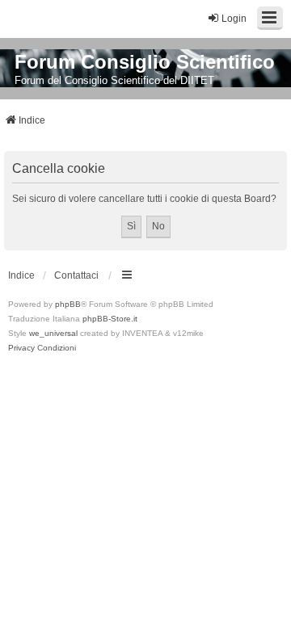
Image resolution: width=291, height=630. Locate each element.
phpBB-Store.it (109, 318)
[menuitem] (21, 348)
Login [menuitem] (234, 18)
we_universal (53, 333)
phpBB (68, 304)
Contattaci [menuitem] (76, 275)
